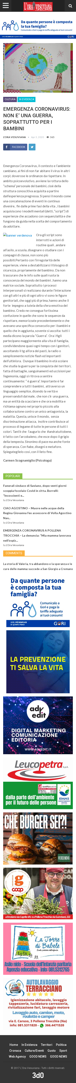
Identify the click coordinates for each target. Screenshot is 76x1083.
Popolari (13, 476)
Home (14, 1044)
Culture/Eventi (34, 1050)
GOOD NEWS (37, 1056)
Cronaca (15, 1050)
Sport (63, 1050)
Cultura (10, 99)
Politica (61, 1044)
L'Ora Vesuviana (15, 500)
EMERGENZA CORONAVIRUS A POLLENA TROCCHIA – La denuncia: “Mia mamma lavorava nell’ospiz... (37, 535)
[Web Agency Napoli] (38, 1075)
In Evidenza (26, 99)
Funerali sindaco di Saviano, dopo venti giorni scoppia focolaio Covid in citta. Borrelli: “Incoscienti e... (34, 490)
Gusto (52, 1050)
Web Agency (17, 1056)
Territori (46, 1044)
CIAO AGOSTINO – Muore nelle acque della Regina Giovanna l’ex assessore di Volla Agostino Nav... (37, 513)
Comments (14, 553)
